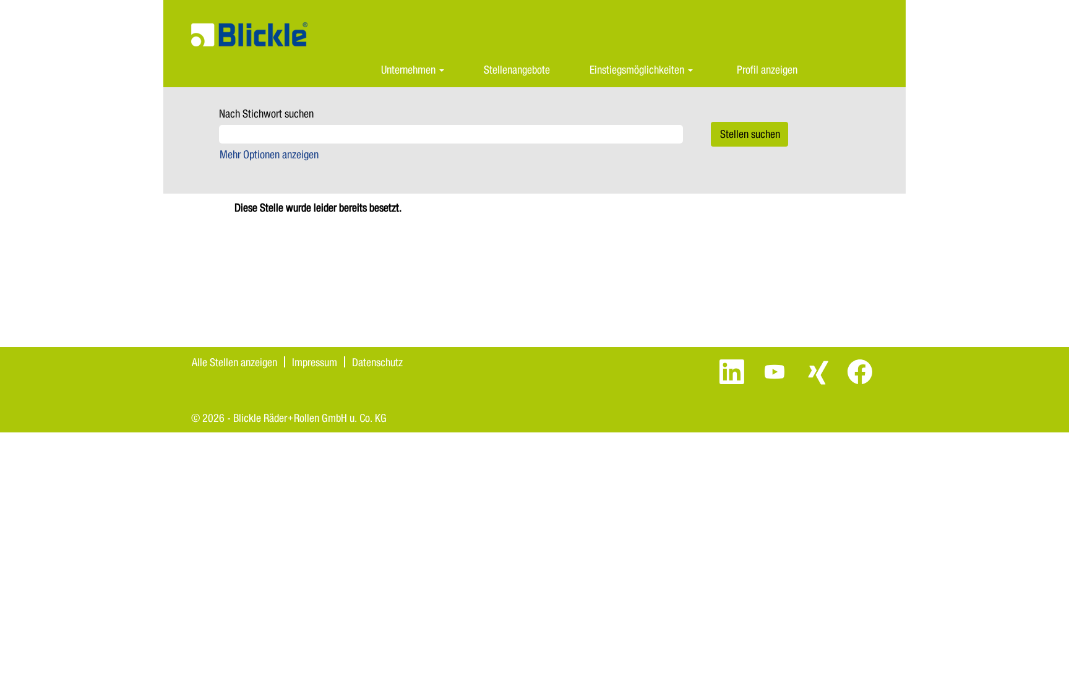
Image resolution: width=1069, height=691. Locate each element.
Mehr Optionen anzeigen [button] (269, 154)
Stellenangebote (517, 69)
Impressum (314, 362)
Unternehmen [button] (409, 69)
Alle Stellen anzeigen (234, 362)
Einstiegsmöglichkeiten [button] (638, 69)
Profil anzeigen (767, 69)
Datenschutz (377, 362)
